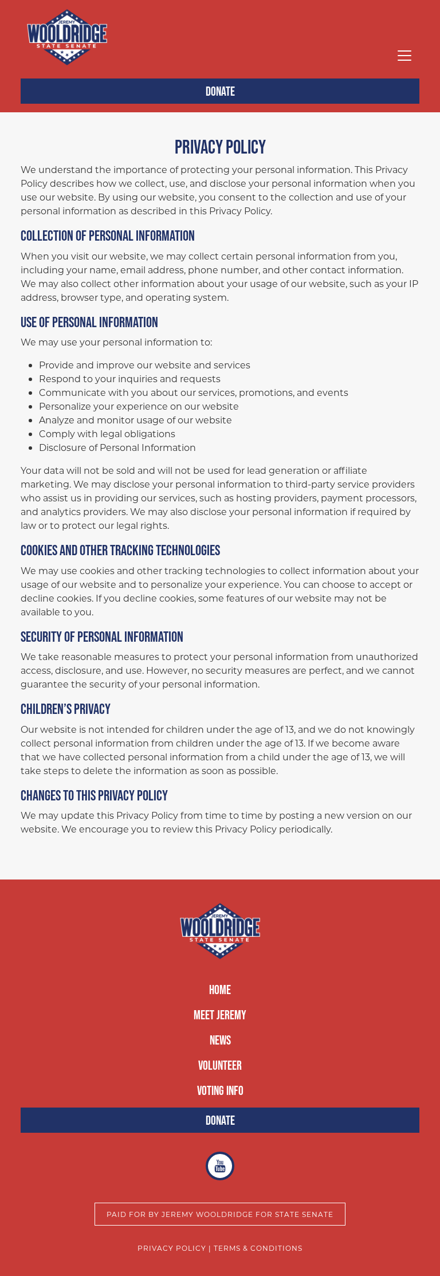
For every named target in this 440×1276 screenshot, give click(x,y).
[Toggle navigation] (404, 55)
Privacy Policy (172, 1248)
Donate (220, 91)
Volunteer (220, 1065)
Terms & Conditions (258, 1248)
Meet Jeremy (220, 1015)
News (220, 1040)
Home (220, 989)
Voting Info (220, 1090)
